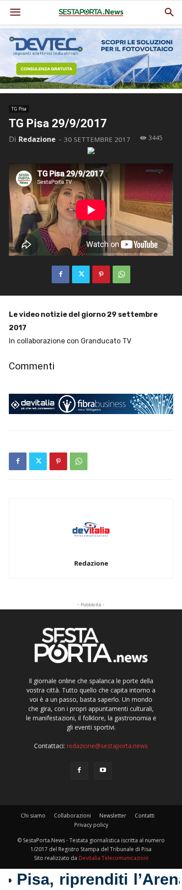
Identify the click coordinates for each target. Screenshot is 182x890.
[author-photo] (91, 551)
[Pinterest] (101, 274)
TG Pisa (19, 109)
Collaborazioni (72, 815)
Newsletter (112, 815)
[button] (169, 12)
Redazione (37, 139)
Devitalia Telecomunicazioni (113, 858)
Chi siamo (33, 815)
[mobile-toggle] (15, 12)
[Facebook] (60, 274)
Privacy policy (91, 825)
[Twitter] (81, 274)
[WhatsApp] (121, 274)
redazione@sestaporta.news (107, 746)
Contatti (145, 815)
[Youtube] (103, 771)
